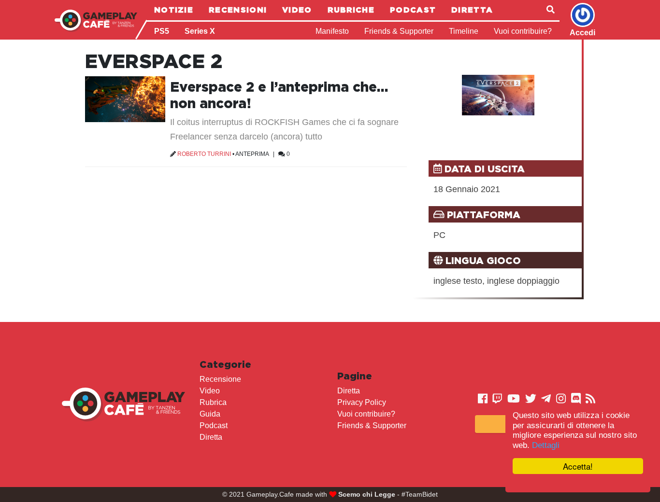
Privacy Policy (361, 402)
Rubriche (351, 9)
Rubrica (213, 402)
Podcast (413, 9)
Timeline (463, 31)
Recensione (220, 379)
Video (297, 9)
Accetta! (578, 466)
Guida (210, 414)
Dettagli (546, 445)
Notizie (173, 9)
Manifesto (332, 31)
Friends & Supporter (398, 31)
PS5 (161, 31)
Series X (200, 31)
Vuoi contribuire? (523, 31)
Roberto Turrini (204, 154)
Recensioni (238, 9)
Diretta (472, 9)
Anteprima (252, 154)
